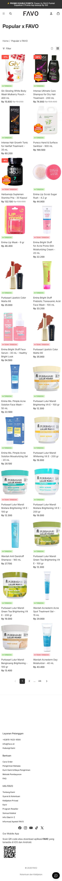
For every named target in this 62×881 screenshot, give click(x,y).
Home (6, 40)
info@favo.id (8, 744)
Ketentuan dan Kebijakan (31, 874)
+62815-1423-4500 (12, 739)
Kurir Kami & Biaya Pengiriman (16, 770)
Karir (5, 805)
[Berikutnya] (46, 681)
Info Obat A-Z (9, 817)
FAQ (4, 778)
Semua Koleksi (9, 813)
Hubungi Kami (9, 748)
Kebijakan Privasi (10, 800)
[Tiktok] (36, 828)
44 (39, 681)
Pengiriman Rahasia (12, 766)
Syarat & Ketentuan (11, 796)
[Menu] (3, 13)
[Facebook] (20, 828)
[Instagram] (25, 828)
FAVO (34, 868)
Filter (8, 48)
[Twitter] (42, 828)
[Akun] (51, 13)
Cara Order (8, 762)
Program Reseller (10, 809)
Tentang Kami (9, 792)
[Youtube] (31, 828)
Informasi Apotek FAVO (13, 821)
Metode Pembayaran (12, 774)
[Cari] (10, 13)
